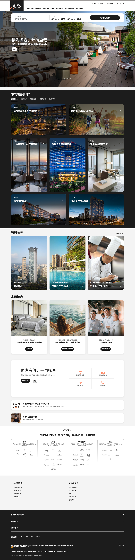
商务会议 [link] (71, 490)
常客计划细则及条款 (30, 551)
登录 (34, 380)
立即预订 (15, 49)
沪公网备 (15, 546)
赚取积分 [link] (16, 494)
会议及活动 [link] (72, 487)
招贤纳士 (14, 551)
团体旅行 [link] (71, 500)
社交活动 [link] (71, 497)
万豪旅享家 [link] (17, 487)
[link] (14, 99)
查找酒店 (106, 18)
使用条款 (20, 551)
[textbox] (31, 18)
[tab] (14, 100)
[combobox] (31, 17)
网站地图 (59, 551)
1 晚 (54, 16)
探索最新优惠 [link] (106, 349)
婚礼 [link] (70, 494)
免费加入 (25, 380)
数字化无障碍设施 (50, 551)
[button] (100, 3)
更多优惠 (118, 233)
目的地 (19, 16)
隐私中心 (40, 551)
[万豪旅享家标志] (67, 430)
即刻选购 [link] (30, 349)
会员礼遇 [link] (16, 490)
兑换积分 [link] (16, 497)
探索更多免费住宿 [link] (67, 349)
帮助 (65, 551)
